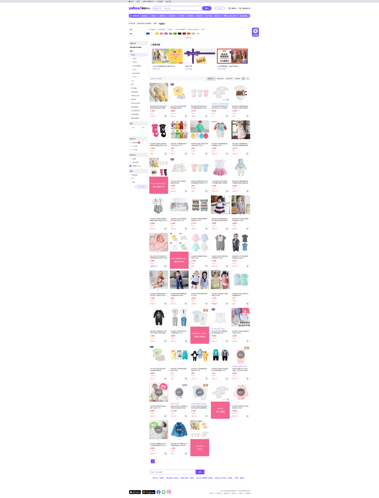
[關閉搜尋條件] (160, 8)
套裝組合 (133, 99)
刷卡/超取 (208, 16)
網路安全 (234, 493)
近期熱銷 (237, 78)
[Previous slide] (150, 92)
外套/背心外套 (135, 96)
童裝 (131, 51)
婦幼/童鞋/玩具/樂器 (135, 47)
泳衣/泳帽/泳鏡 (135, 110)
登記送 (154, 16)
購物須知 (226, 493)
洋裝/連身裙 (134, 92)
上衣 (132, 81)
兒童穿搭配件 (135, 114)
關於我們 (219, 493)
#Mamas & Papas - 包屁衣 (223, 478)
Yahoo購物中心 (139, 8)
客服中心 (212, 493)
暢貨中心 (163, 16)
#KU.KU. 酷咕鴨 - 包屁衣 (204, 478)
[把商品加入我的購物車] (165, 116)
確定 (143, 132)
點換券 (144, 16)
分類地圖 (247, 493)
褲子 (132, 84)
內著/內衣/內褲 (135, 103)
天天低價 (181, 16)
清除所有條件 (141, 187)
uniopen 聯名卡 (232, 16)
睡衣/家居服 (134, 107)
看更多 (217, 16)
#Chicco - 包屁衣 (158, 478)
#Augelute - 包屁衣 (172, 478)
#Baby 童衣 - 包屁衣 (187, 478)
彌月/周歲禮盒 (135, 118)
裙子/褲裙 (134, 88)
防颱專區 (190, 16)
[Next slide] (167, 92)
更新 (248, 491)
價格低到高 (220, 78)
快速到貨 (172, 16)
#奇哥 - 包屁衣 (239, 478)
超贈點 (245, 16)
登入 (219, 8)
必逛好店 (199, 16)
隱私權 (241, 493)
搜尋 (200, 472)
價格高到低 (229, 78)
